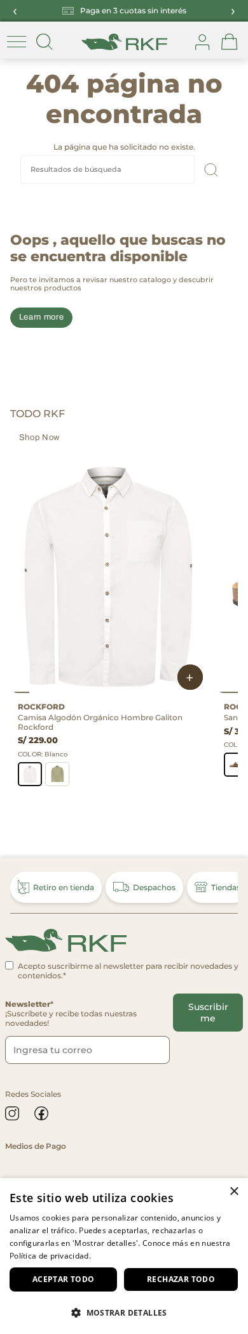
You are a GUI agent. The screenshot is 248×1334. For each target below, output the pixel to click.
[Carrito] (230, 41)
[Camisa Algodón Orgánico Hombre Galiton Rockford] (108, 575)
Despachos (154, 887)
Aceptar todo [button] (63, 1279)
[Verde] (57, 774)
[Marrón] (236, 765)
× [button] (233, 1191)
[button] (124, 1312)
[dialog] (124, 1256)
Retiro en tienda (63, 887)
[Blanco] (30, 774)
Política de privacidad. (50, 1255)
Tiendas (225, 887)
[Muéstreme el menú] (16, 41)
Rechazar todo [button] (181, 1279)
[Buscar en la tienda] (45, 41)
